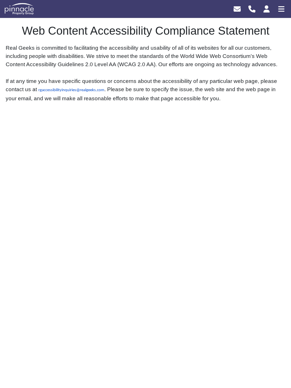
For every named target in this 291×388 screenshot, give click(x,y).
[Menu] (281, 8)
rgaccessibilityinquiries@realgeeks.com (71, 90)
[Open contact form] (237, 8)
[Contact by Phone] (251, 8)
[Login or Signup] (266, 8)
